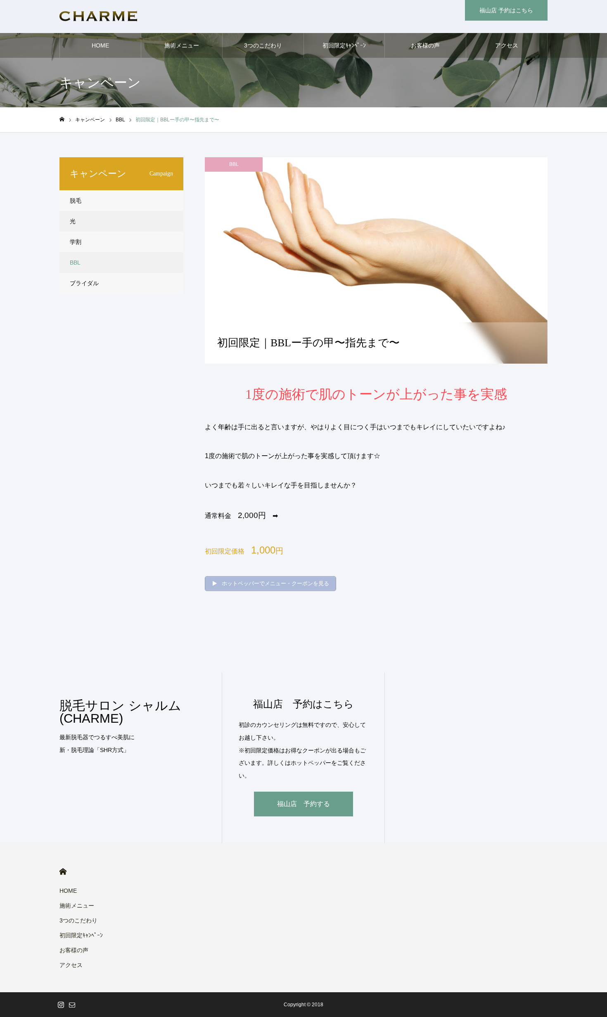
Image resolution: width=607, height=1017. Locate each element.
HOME (100, 45)
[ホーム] (61, 119)
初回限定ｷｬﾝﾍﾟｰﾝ (344, 45)
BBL (234, 164)
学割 (75, 242)
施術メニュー (181, 45)
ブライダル (84, 283)
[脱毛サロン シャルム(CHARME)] (98, 16)
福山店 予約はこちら (506, 10)
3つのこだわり (263, 45)
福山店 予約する (303, 803)
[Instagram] (61, 1004)
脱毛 (75, 200)
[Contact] (72, 1004)
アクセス (506, 45)
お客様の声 (425, 45)
